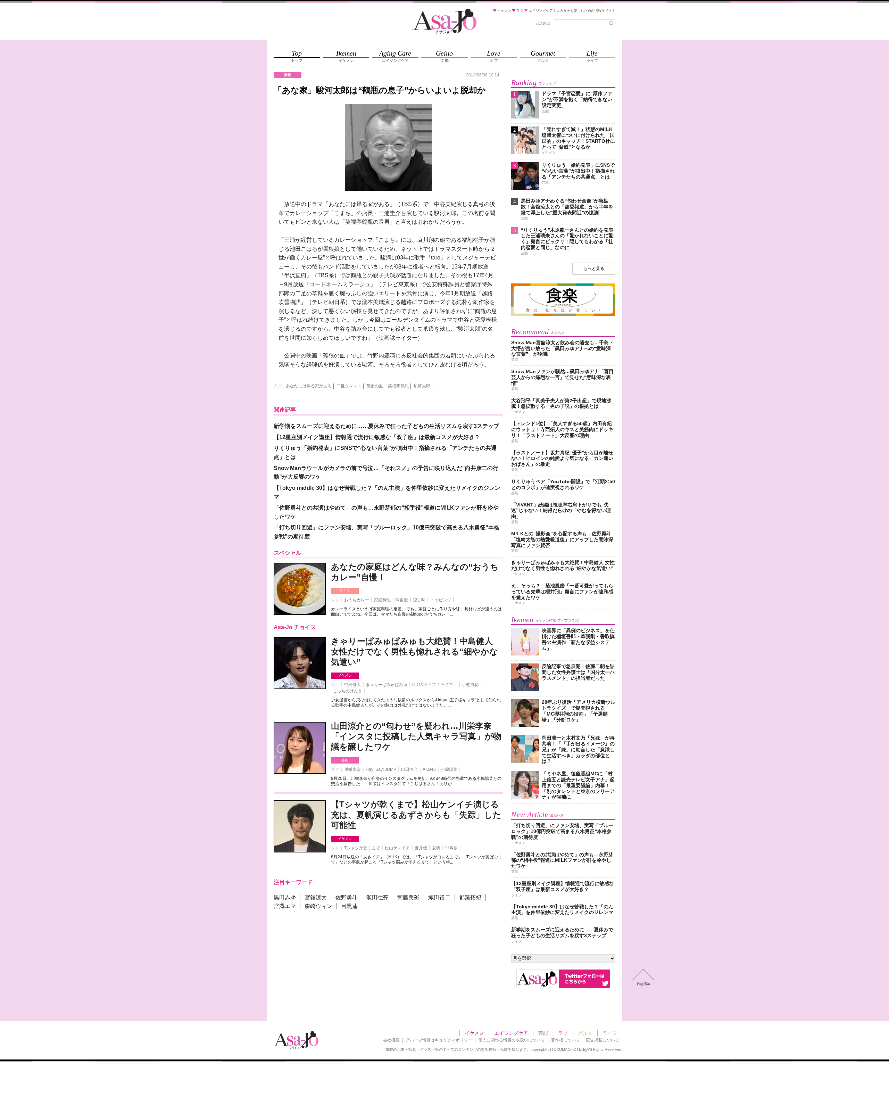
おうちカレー (356, 599)
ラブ (563, 1033)
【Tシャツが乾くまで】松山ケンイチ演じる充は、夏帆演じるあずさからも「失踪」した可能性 (416, 815)
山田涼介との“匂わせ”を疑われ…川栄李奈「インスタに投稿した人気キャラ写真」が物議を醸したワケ (416, 736)
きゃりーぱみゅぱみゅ (386, 684)
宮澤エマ (285, 906)
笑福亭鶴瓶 (398, 385)
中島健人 (352, 684)
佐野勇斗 (346, 897)
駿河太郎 (422, 385)
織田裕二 (439, 897)
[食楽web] (563, 315)
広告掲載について (602, 1040)
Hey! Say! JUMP (381, 769)
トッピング (440, 599)
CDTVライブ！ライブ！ (434, 684)
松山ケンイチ (397, 848)
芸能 (344, 760)
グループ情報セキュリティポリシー (439, 1040)
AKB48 (429, 769)
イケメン (345, 675)
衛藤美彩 (408, 897)
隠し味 (419, 599)
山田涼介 (409, 769)
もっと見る (593, 268)
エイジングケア (511, 1033)
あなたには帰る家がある (309, 385)
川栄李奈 (352, 769)
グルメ (585, 1033)
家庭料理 (382, 599)
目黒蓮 (349, 906)
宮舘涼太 (316, 897)
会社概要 (391, 1040)
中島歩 (451, 848)
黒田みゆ (285, 897)
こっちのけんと (347, 690)
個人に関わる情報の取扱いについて (511, 1040)
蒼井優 (421, 848)
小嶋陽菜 (449, 769)
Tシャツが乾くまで (362, 848)
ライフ (345, 591)
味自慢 (402, 599)
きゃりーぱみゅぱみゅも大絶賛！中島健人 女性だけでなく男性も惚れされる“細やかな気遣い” (414, 651)
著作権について (565, 1040)
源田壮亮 (377, 897)
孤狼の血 (374, 385)
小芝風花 (470, 684)
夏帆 (436, 848)
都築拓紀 (470, 897)
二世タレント (349, 385)
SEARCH (542, 23)
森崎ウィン (318, 906)
